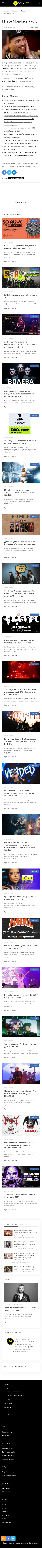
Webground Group (33, 1543)
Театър (5, 1512)
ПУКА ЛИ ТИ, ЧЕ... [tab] (11, 1224)
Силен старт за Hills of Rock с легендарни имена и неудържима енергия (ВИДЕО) (19, 793)
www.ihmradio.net (10, 68)
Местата (6, 1443)
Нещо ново (6, 1435)
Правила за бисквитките (13, 1396)
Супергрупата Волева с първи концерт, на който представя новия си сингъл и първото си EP (19, 394)
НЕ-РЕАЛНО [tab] (23, 1224)
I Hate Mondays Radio (16, 178)
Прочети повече (10, 261)
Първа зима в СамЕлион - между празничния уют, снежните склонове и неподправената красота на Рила (26, 1256)
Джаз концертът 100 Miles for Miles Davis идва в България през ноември (20, 542)
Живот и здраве (8, 1459)
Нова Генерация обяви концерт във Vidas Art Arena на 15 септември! (19, 641)
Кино (4, 1505)
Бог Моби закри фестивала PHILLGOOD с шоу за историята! (21, 996)
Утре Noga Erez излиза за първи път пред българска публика (20, 442)
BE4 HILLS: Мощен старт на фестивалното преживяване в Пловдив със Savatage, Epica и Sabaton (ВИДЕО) (20, 846)
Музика (34, 220)
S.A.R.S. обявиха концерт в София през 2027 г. (19, 107)
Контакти (7, 1407)
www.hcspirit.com (9, 81)
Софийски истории (9, 1472)
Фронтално (6, 1488)
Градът (5, 1467)
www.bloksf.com (24, 78)
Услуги (6, 1411)
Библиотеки (6, 1522)
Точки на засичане (9, 1475)
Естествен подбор (9, 1452)
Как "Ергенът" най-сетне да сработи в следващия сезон (24, 1268)
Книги (4, 1519)
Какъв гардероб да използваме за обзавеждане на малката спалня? (25, 1244)
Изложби (5, 1515)
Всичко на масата (8, 1455)
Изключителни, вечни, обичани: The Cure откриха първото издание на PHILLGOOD (20, 1093)
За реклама (7, 1403)
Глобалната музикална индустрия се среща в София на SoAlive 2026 (20, 247)
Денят (5, 1427)
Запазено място (8, 1448)
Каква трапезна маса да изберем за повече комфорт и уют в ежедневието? (25, 1232)
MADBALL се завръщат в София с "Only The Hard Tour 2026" (20, 946)
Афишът (6, 1499)
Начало (6, 1384)
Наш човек (18, 1304)
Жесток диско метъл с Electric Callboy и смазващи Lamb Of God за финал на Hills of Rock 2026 (20, 692)
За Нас (5, 1388)
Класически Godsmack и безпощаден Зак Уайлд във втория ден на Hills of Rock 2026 (20, 741)
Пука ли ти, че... (7, 1432)
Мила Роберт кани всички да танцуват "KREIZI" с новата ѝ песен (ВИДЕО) (19, 492)
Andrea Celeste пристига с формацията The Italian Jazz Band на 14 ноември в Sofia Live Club (20, 344)
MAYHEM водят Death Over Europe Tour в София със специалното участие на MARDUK (19, 1145)
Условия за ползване (12, 1392)
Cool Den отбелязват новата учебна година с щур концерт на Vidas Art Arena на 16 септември (19, 593)
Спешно (6, 1415)
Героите (6, 1483)
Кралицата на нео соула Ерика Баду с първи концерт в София (20, 897)
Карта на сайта (9, 1399)
